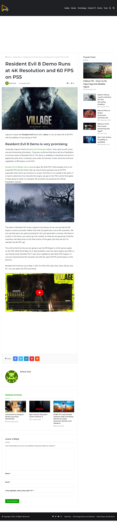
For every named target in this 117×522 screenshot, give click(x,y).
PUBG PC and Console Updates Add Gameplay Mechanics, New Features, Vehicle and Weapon (63, 418)
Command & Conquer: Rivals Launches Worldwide (14, 416)
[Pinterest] (31, 358)
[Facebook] (15, 358)
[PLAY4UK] (7, 8)
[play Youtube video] (39, 292)
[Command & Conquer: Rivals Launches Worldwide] (15, 406)
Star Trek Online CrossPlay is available (104, 139)
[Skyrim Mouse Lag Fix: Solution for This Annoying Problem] (89, 97)
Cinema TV (92, 8)
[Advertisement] (58, 33)
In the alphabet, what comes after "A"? (19, 490)
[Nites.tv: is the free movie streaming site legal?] (89, 126)
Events (99, 8)
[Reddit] (37, 358)
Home (9, 57)
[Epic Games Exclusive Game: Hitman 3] (39, 406)
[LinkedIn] (26, 358)
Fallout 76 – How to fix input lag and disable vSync (95, 84)
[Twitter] (21, 358)
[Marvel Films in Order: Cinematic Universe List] (89, 113)
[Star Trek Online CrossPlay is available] (89, 139)
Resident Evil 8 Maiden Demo (17, 167)
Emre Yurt (12, 83)
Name (8, 473)
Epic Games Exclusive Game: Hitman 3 (38, 415)
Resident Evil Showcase (36, 149)
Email (8, 482)
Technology (82, 8)
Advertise (67, 516)
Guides (66, 8)
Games (73, 8)
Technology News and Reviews (84, 516)
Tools (106, 8)
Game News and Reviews (106, 516)
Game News (17, 57)
